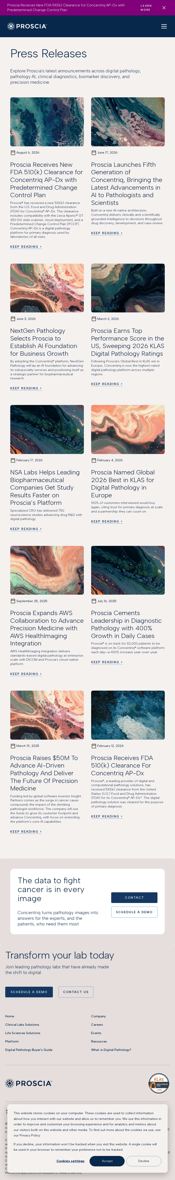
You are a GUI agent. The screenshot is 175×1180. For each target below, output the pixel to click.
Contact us (76, 992)
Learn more (146, 7)
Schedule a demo (29, 992)
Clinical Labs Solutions (22, 1025)
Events (96, 1033)
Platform (12, 1041)
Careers (97, 1025)
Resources (99, 1041)
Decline (143, 1161)
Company (98, 1016)
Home (9, 1016)
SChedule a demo (134, 912)
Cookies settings (71, 1161)
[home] (27, 26)
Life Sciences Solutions (22, 1033)
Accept (107, 1161)
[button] (164, 26)
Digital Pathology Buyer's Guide (28, 1050)
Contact (134, 897)
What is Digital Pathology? (111, 1050)
